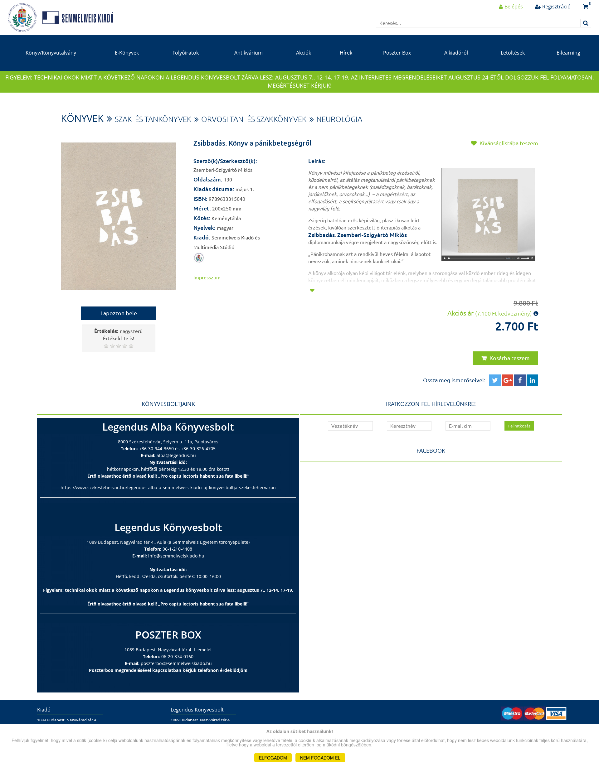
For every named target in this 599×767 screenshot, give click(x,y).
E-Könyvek (127, 52)
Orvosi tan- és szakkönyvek (253, 119)
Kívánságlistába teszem (508, 143)
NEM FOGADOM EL (320, 758)
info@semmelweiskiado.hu (176, 556)
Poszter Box (397, 52)
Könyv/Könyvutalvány (51, 52)
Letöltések (513, 52)
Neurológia (339, 119)
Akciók (303, 52)
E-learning (568, 52)
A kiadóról (456, 52)
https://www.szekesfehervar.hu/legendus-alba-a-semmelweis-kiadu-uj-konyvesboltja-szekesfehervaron (168, 487)
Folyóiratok (186, 52)
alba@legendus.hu (176, 455)
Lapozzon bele (118, 313)
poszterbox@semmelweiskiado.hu (176, 663)
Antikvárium (248, 52)
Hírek (346, 52)
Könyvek (82, 118)
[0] (585, 6)
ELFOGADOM (273, 758)
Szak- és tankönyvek (153, 119)
